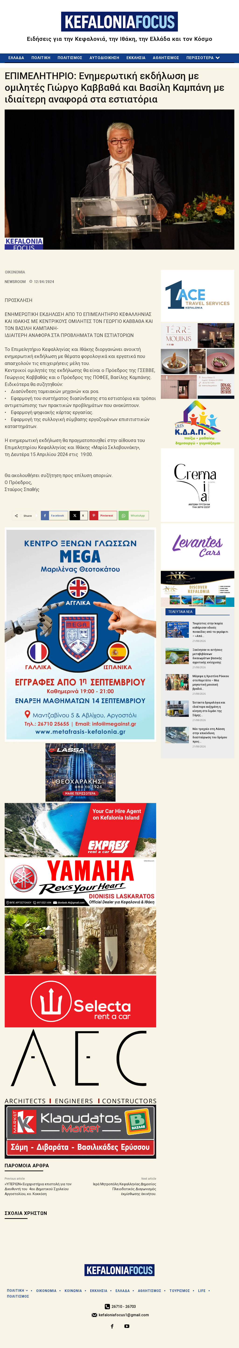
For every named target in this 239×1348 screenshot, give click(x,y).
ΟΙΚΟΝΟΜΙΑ (15, 272)
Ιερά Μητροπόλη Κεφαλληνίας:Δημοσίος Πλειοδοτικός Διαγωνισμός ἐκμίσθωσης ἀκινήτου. (124, 1189)
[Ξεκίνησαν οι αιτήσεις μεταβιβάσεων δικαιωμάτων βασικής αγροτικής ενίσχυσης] (177, 656)
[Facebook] (112, 1327)
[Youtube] (127, 1327)
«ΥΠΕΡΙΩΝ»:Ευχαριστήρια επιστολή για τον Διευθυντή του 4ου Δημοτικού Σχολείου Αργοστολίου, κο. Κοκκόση (38, 1189)
